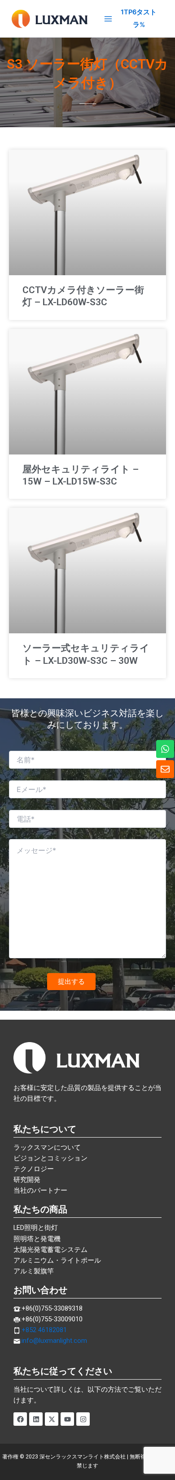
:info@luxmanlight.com (53, 1341)
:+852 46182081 (43, 1330)
